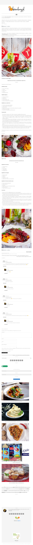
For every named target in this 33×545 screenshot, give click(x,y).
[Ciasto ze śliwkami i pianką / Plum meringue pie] (15, 481)
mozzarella (3, 490)
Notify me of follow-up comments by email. (7, 349)
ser (24, 490)
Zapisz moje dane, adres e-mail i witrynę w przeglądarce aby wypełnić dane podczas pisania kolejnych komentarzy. (16, 348)
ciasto (6, 487)
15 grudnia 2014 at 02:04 (9, 262)
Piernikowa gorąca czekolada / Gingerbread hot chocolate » (24, 256)
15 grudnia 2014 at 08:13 (10, 270)
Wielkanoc (6, 492)
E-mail (3, 341)
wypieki (15, 492)
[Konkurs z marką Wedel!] (15, 461)
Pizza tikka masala (16, 442)
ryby (23, 490)
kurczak (20, 488)
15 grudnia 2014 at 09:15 (10, 287)
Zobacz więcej (10, 510)
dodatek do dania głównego (19, 487)
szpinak (28, 490)
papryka (10, 490)
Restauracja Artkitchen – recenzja (16, 401)
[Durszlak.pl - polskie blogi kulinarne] (16, 540)
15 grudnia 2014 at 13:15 (10, 304)
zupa (22, 492)
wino (11, 492)
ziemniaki (18, 492)
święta (26, 492)
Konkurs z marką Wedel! (16, 462)
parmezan (12, 490)
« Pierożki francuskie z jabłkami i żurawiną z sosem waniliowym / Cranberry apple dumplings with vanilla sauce (15, 255)
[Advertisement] (16, 2)
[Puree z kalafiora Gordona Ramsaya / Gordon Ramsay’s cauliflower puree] (15, 420)
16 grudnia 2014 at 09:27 (10, 321)
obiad (5, 490)
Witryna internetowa (4, 344)
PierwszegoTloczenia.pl (5, 34)
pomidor (18, 490)
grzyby (7, 488)
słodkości (3, 492)
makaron (23, 488)
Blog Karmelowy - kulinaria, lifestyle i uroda (16, 8)
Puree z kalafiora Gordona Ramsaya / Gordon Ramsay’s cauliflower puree (16, 421)
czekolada (12, 487)
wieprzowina (8, 492)
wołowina (13, 492)
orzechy (7, 490)
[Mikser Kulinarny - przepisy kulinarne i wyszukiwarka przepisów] (16, 538)
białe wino (3, 487)
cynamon (10, 487)
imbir (9, 488)
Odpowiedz (6, 273)
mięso (28, 488)
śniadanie (24, 492)
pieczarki (15, 490)
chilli (4, 487)
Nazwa (3, 338)
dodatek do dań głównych (27, 487)
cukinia (7, 487)
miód (26, 488)
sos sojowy (26, 490)
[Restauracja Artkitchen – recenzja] (15, 400)
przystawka (21, 490)
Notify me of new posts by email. (6, 351)
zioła (20, 492)
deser (14, 487)
